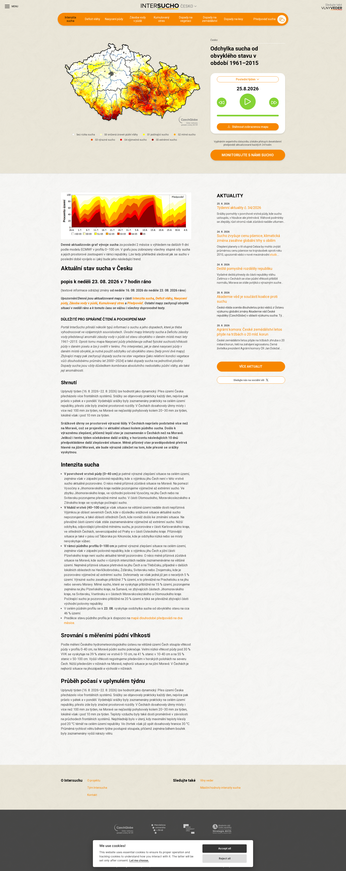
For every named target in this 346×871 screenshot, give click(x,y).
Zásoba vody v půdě (138, 19)
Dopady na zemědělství (209, 19)
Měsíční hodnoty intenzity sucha (220, 787)
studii (273, 254)
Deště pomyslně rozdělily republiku (244, 268)
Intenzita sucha (70, 19)
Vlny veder (206, 780)
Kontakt (92, 794)
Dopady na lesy (233, 19)
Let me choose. (139, 860)
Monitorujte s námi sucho (248, 155)
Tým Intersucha (97, 787)
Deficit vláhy (92, 19)
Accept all (224, 848)
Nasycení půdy (114, 19)
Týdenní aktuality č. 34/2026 (239, 208)
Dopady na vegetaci (185, 19)
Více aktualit (251, 366)
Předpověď (135, 303)
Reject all (224, 858)
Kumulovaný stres (161, 19)
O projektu (93, 780)
